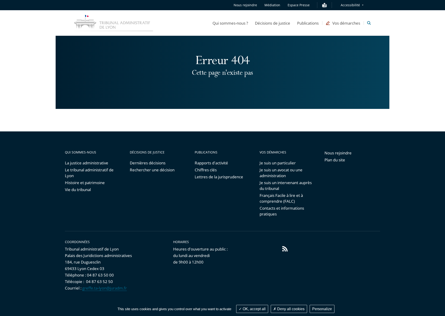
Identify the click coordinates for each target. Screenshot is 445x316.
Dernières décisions (147, 163)
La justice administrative (86, 163)
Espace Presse (299, 5)
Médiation (272, 5)
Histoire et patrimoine (85, 182)
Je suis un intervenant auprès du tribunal (286, 185)
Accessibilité (350, 5)
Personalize (322, 309)
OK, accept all (254, 309)
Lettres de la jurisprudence (219, 176)
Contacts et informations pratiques (282, 211)
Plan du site (334, 160)
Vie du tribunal (78, 189)
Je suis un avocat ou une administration (281, 172)
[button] (230, 23)
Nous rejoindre (245, 5)
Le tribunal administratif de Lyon (89, 172)
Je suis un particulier (278, 163)
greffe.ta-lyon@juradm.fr (104, 288)
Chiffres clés (206, 170)
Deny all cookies (290, 309)
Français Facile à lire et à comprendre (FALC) (281, 198)
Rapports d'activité (211, 163)
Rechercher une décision (152, 170)
